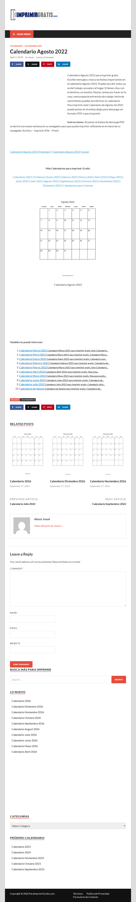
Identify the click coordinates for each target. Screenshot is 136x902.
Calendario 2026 (20, 481)
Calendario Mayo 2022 (32, 375)
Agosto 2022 (51, 181)
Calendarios (16, 46)
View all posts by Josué (49, 525)
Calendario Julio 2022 (32, 384)
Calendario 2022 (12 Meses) (29, 177)
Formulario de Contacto (85, 897)
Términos (78, 893)
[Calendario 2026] (28, 454)
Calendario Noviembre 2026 (108, 481)
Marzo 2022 (86, 177)
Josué (31, 57)
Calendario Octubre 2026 (26, 717)
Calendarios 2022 (33, 46)
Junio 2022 (22, 181)
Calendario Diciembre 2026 (67, 481)
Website (15, 643)
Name (14, 613)
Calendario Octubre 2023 (26, 863)
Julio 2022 (36, 181)
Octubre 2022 (90, 181)
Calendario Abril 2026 (24, 751)
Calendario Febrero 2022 (34, 363)
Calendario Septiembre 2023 (28, 869)
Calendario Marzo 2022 (33, 367)
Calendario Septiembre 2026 (28, 723)
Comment (17, 568)
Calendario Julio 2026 (24, 734)
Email (14, 628)
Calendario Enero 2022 (32, 358)
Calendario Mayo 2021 (32, 354)
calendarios (28, 399)
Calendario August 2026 (25, 729)
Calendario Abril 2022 (32, 371)
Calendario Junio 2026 (24, 740)
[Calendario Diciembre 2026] (68, 454)
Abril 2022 (101, 177)
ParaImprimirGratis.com (41, 893)
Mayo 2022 (115, 177)
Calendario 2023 (21, 846)
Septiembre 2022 (70, 181)
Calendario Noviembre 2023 (28, 857)
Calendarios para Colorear (78, 185)
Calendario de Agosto (31, 388)
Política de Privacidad (98, 893)
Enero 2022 (53, 177)
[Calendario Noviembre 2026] (108, 454)
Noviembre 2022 (109, 181)
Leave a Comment (45, 57)
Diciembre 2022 (52, 185)
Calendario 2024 (21, 852)
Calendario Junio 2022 (32, 380)
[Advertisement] (38, 98)
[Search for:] (68, 679)
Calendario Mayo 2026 (25, 746)
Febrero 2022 (69, 177)
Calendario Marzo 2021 (33, 350)
